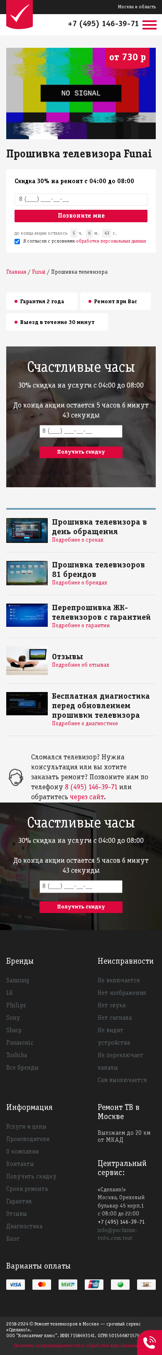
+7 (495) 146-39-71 (103, 24)
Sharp (14, 1030)
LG (9, 993)
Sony (13, 1018)
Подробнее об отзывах (80, 665)
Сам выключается (122, 1080)
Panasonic (20, 1043)
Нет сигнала (115, 1018)
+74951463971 (149, 1333)
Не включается (119, 981)
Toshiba (16, 1055)
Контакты (20, 1164)
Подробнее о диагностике (85, 724)
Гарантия (19, 1202)
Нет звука (111, 1006)
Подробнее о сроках (77, 540)
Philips (16, 1006)
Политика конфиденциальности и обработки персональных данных (85, 1345)
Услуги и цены (26, 1127)
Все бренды (22, 1068)
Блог (13, 1239)
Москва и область (137, 7)
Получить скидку (31, 1177)
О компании (22, 1152)
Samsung (17, 981)
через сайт (87, 797)
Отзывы (16, 1214)
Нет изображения (122, 993)
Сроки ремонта (27, 1189)
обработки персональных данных (111, 241)
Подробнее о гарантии (81, 625)
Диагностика (24, 1227)
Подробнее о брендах (79, 583)
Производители (27, 1139)
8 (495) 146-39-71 (91, 787)
